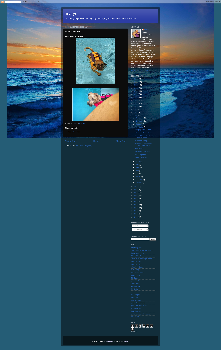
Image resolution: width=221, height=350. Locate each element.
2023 (136, 88)
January (139, 183)
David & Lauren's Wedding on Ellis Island (144, 137)
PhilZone (134, 278)
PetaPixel (134, 297)
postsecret (135, 281)
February (139, 180)
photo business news (139, 306)
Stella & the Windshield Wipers (142, 250)
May (137, 171)
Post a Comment (74, 132)
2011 (136, 193)
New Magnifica (140, 155)
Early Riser (139, 149)
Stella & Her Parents (138, 256)
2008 (136, 202)
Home (96, 141)
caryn (146, 29)
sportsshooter (136, 300)
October (139, 124)
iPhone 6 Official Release (144, 133)
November (140, 121)
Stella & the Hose (137, 253)
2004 (136, 214)
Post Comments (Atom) (83, 146)
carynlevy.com (136, 248)
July (137, 165)
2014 (136, 115)
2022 (136, 91)
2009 (136, 199)
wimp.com (135, 283)
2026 (136, 79)
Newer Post (71, 141)
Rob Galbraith (136, 311)
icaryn (71, 13)
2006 (136, 208)
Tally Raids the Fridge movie (141, 259)
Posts (136, 226)
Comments (138, 230)
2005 (136, 211)
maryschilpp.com (137, 272)
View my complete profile (140, 70)
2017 (136, 106)
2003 (136, 217)
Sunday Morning (141, 141)
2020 (136, 97)
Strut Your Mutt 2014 (142, 152)
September (140, 127)
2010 (136, 196)
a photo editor (136, 308)
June (138, 168)
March (138, 177)
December (140, 118)
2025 (136, 82)
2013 (136, 186)
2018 (136, 103)
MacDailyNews (136, 289)
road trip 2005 (136, 261)
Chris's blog (135, 275)
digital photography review (140, 314)
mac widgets (135, 295)
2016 (136, 109)
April (137, 174)
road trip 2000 (136, 264)
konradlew (109, 341)
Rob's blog (135, 270)
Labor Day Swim (141, 158)
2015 (136, 112)
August (138, 161)
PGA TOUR (135, 317)
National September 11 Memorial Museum (143, 145)
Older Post (121, 141)
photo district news (138, 303)
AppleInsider (135, 286)
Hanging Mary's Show (143, 130)
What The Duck (136, 267)
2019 (136, 100)
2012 (136, 190)
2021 (136, 94)
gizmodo (134, 292)
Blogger (126, 341)
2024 (136, 85)
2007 (136, 205)
